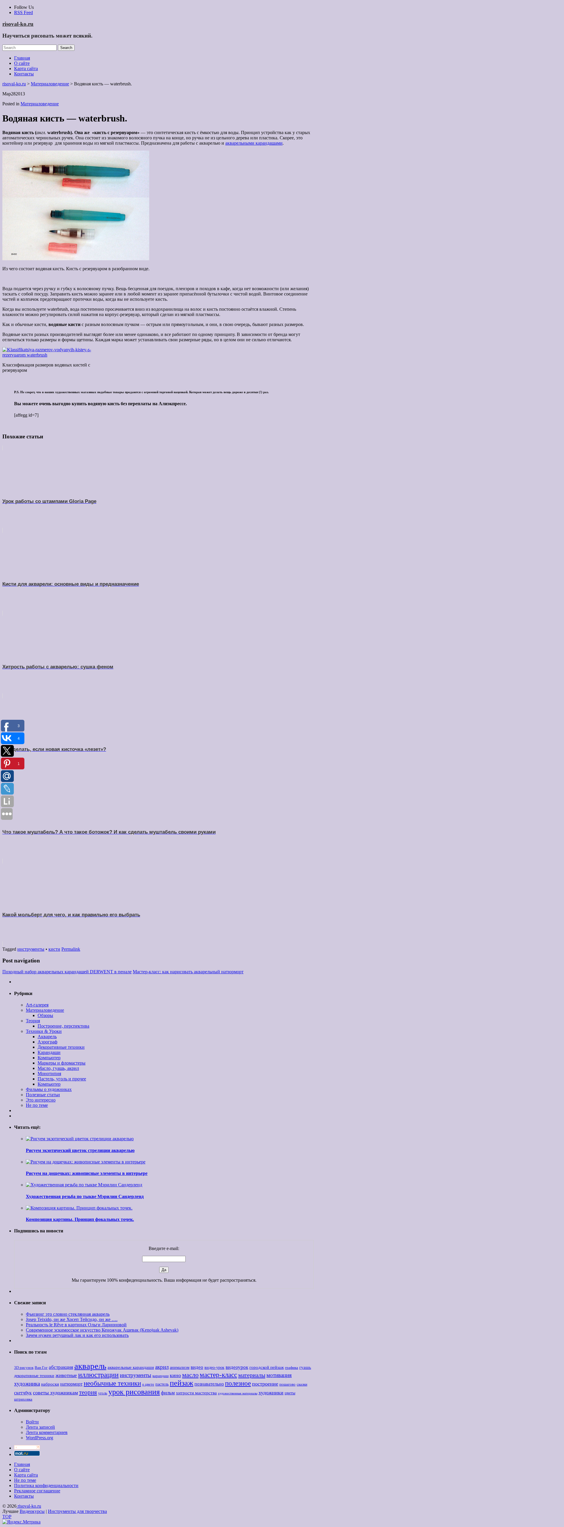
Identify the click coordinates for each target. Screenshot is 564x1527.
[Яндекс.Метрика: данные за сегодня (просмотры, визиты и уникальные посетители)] (21, 1522)
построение (265, 1384)
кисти (54, 949)
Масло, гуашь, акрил (58, 1068)
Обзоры (45, 1015)
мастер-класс (218, 1375)
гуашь (305, 1367)
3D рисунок (23, 1368)
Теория (33, 1020)
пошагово (287, 1384)
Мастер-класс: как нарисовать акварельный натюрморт (188, 971)
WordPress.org (39, 1437)
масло (190, 1375)
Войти (32, 1421)
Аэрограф (47, 1041)
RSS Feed (23, 12)
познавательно (209, 1384)
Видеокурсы (32, 1511)
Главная (22, 57)
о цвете (148, 1384)
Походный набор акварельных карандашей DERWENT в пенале (67, 971)
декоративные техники (34, 1376)
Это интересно (41, 1099)
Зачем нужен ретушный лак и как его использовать (77, 1335)
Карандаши (49, 1052)
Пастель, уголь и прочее (62, 1078)
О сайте (22, 63)
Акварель (47, 1036)
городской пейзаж (266, 1367)
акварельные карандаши (131, 1367)
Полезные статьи (43, 1094)
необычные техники (112, 1383)
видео (197, 1367)
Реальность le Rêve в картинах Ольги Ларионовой (76, 1324)
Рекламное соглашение (37, 1490)
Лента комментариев (47, 1432)
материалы (251, 1375)
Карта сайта (26, 68)
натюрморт (71, 1384)
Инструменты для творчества (77, 1511)
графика (291, 1368)
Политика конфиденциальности (46, 1485)
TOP (6, 1516)
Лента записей (40, 1427)
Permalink (70, 949)
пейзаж (181, 1383)
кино (175, 1375)
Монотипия (49, 1073)
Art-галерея (37, 1004)
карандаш (160, 1376)
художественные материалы (237, 1393)
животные (66, 1375)
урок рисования (134, 1392)
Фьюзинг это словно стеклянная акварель (68, 1314)
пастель (162, 1384)
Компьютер (49, 1057)
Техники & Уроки (44, 1031)
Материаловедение (40, 103)
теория (88, 1392)
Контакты (24, 73)
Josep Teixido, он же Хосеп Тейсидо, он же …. (72, 1319)
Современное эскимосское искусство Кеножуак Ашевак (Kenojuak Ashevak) (102, 1329)
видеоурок (237, 1367)
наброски (50, 1383)
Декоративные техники (61, 1047)
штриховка (23, 1399)
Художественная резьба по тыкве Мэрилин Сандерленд (85, 1196)
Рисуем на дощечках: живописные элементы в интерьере (86, 1173)
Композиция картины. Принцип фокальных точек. (80, 1219)
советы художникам (55, 1393)
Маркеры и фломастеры (61, 1062)
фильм (168, 1393)
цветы (290, 1393)
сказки (302, 1384)
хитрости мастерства (196, 1392)
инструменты (30, 949)
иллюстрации (98, 1375)
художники (270, 1393)
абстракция (61, 1367)
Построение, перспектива (63, 1025)
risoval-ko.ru (17, 24)
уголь (102, 1393)
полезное (238, 1383)
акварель (90, 1366)
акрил (162, 1367)
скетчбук (23, 1393)
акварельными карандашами (254, 143)
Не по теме (37, 1105)
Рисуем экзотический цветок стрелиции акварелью (80, 1150)
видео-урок (214, 1367)
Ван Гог (41, 1368)
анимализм (179, 1367)
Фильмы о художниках (49, 1089)
